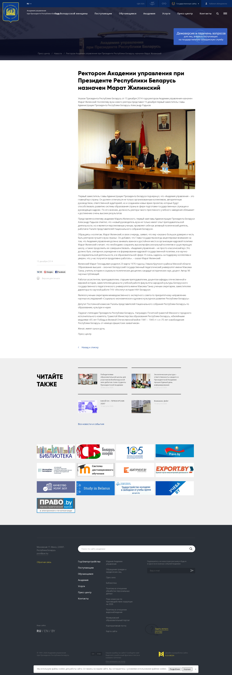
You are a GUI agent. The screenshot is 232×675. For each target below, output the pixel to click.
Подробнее (175, 669)
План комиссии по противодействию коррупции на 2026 (119, 601)
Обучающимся (127, 13)
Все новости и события (91, 424)
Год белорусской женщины (71, 13)
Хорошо (187, 669)
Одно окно (111, 577)
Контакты (206, 13)
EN (46, 631)
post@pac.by (42, 553)
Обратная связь (44, 562)
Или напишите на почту (115, 661)
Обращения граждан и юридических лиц (116, 570)
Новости (58, 53)
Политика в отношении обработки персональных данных (118, 591)
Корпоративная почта (116, 625)
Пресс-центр (185, 13)
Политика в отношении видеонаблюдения (116, 610)
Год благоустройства (89, 561)
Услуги (166, 13)
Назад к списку (90, 347)
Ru (28, 4)
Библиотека (111, 583)
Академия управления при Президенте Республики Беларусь (43, 12)
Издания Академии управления (114, 562)
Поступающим (103, 13)
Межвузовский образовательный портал (118, 618)
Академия (149, 13)
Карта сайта (111, 631)
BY (53, 631)
